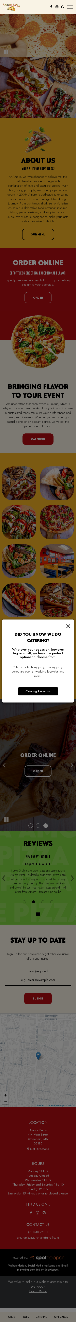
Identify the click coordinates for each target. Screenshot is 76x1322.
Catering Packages (38, 691)
